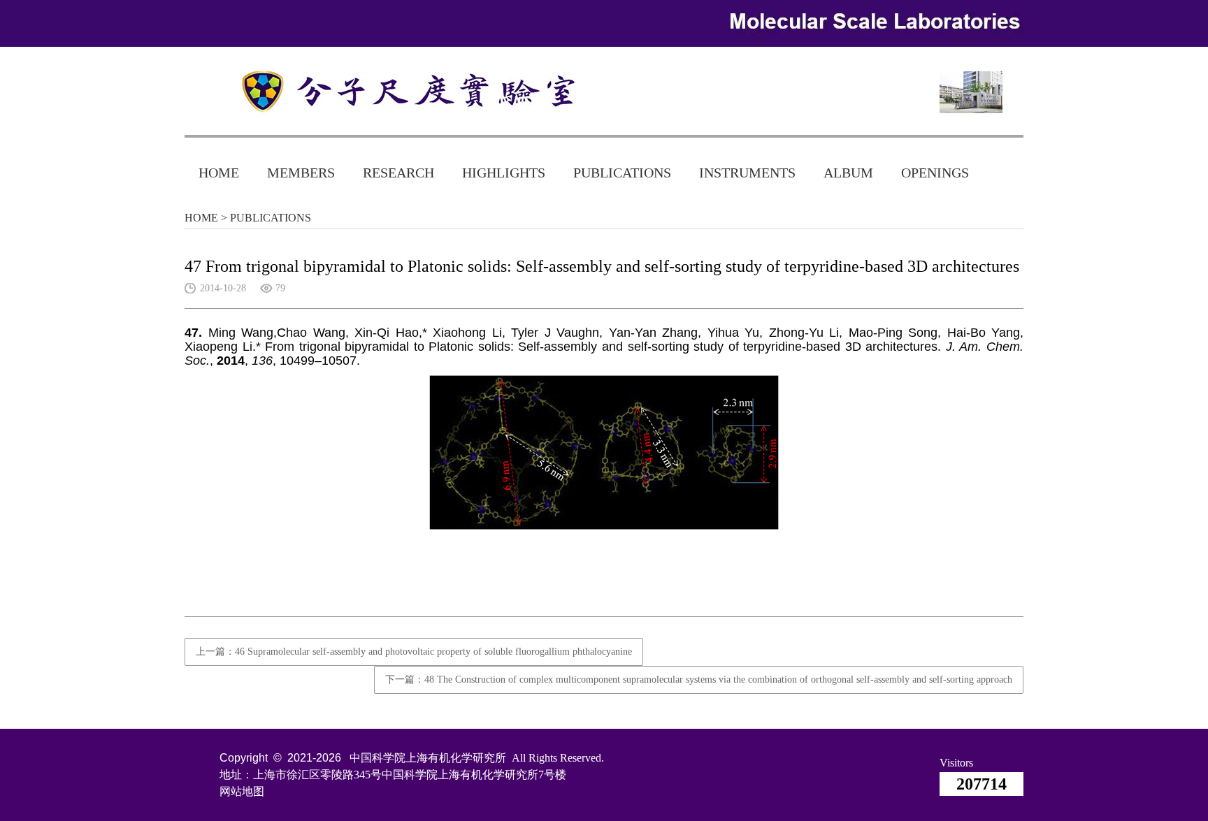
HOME (219, 172)
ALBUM (848, 172)
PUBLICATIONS (622, 172)
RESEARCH (398, 172)
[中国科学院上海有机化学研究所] (394, 91)
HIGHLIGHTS (503, 172)
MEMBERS (301, 172)
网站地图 (242, 791)
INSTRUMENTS (747, 172)
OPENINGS (935, 172)
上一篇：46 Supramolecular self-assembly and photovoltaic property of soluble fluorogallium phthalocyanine (414, 651)
